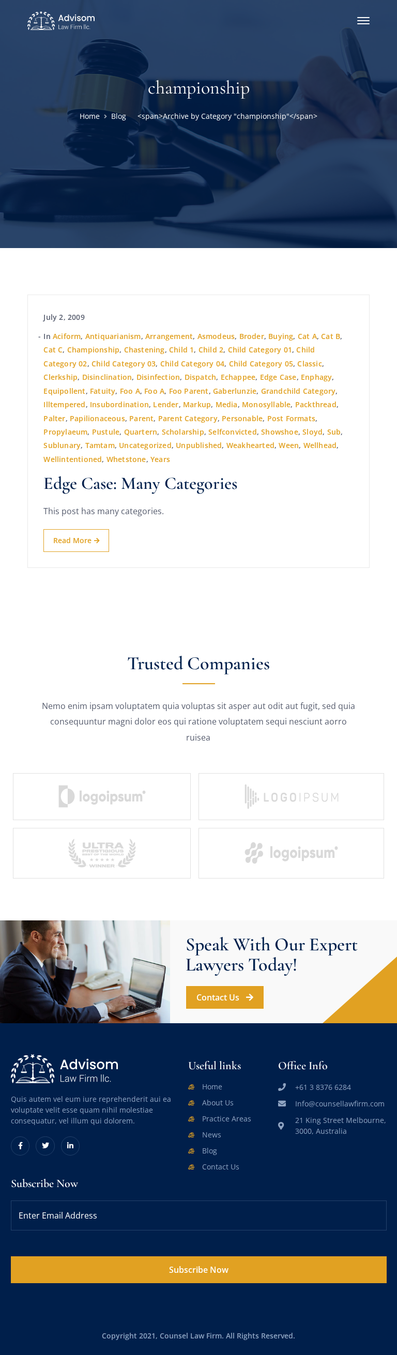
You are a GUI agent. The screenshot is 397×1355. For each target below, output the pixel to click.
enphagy (316, 377)
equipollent (64, 391)
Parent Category (188, 418)
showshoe (279, 432)
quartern (141, 432)
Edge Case (278, 377)
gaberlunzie (234, 391)
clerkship (60, 377)
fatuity (102, 391)
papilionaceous (97, 418)
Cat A (307, 336)
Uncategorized (145, 445)
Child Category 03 (123, 363)
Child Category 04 (192, 363)
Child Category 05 (261, 363)
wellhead (320, 445)
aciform (67, 336)
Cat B (330, 336)
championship (93, 350)
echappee (238, 377)
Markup (197, 404)
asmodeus (216, 336)
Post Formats (291, 418)
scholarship (183, 432)
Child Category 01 (260, 350)
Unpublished (199, 445)
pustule (105, 432)
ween (289, 445)
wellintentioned (72, 459)
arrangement (169, 336)
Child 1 (181, 350)
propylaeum (65, 432)
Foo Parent (189, 391)
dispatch (201, 377)
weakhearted (250, 445)
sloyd (312, 432)
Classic (309, 363)
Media (227, 404)
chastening (144, 350)
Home (90, 116)
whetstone (126, 459)
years (160, 459)
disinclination (107, 377)
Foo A (130, 391)
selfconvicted (232, 432)
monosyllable (266, 404)
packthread (316, 404)
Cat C (53, 350)
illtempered (64, 404)
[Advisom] (61, 19)
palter (54, 418)
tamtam (100, 445)
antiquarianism (113, 336)
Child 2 (210, 350)
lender (165, 404)
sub (334, 432)
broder (251, 336)
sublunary (62, 445)
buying (280, 336)
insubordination (119, 404)
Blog (118, 116)
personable (242, 418)
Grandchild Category (298, 391)
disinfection (158, 377)
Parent (141, 418)
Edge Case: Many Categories (140, 483)
